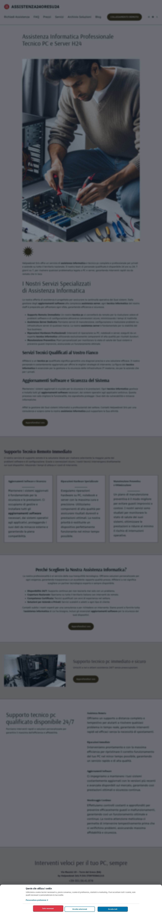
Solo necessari (48, 908)
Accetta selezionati (79, 909)
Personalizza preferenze (37, 900)
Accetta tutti (112, 909)
